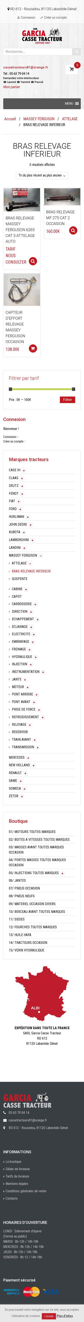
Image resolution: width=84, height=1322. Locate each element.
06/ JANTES (17, 880)
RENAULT (15, 773)
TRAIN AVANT (21, 739)
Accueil (10, 119)
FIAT (12, 501)
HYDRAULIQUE (22, 657)
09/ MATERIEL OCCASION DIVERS (32, 904)
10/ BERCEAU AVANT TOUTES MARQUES (37, 912)
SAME (13, 781)
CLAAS (13, 478)
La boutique (13, 1162)
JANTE (16, 679)
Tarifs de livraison (17, 1176)
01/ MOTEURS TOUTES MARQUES (32, 832)
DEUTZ (14, 486)
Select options (33, 261)
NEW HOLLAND (19, 765)
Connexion (28, 17)
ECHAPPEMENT (23, 619)
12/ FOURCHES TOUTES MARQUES (33, 927)
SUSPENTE (19, 579)
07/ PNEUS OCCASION (24, 888)
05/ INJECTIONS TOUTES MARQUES (34, 873)
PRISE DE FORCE (23, 709)
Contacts (12, 1198)
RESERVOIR (20, 732)
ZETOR (13, 796)
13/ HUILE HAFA (20, 935)
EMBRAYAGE (20, 642)
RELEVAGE (19, 725)
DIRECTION (19, 611)
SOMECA (15, 788)
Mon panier (11, 87)
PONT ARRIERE (22, 694)
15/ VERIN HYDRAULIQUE (26, 950)
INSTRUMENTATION (25, 672)
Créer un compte (55, 17)
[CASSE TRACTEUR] (42, 36)
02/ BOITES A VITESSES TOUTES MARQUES (39, 840)
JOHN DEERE (18, 524)
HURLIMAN (16, 517)
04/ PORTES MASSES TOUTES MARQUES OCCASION (37, 862)
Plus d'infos (65, 1316)
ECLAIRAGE (20, 627)
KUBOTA (14, 532)
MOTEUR (18, 687)
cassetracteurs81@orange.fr (25, 67)
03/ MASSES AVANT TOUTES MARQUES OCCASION (36, 849)
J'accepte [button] (48, 1316)
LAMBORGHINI (19, 540)
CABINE (17, 589)
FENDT (14, 493)
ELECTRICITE (21, 634)
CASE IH (14, 470)
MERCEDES (17, 757)
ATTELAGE (70, 119)
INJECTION (19, 664)
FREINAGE (19, 649)
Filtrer (67, 400)
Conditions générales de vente (26, 1191)
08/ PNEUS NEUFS (22, 896)
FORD (13, 509)
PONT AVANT (21, 702)
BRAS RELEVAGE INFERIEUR (31, 571)
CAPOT (17, 597)
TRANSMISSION (23, 747)
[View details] (22, 200)
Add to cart (33, 348)
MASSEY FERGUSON (38, 119)
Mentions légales (17, 1184)
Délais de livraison (18, 1169)
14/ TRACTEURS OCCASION (28, 943)
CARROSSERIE (22, 604)
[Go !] (76, 51)
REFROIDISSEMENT (25, 717)
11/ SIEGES (17, 919)
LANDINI (15, 548)
